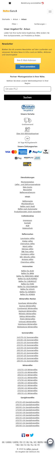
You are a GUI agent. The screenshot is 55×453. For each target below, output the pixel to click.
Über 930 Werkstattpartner (27, 134)
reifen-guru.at (32, 449)
